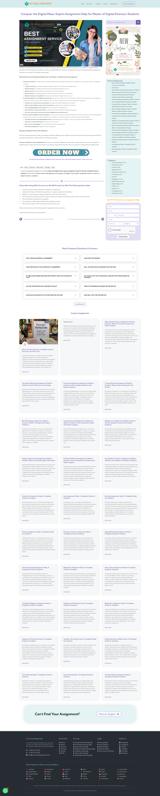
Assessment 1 (115, 87)
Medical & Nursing (116, 181)
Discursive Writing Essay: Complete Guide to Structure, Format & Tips (38, 350)
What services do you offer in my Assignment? (43, 267)
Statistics (114, 188)
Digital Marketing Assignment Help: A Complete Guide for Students (118, 533)
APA (21, 167)
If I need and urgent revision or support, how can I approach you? (49, 276)
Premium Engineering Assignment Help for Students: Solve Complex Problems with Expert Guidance (79, 385)
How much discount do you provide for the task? (44, 295)
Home (82, 3)
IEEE (53, 167)
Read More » (25, 371)
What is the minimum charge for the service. (100, 286)
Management (115, 179)
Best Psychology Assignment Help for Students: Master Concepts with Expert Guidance (36, 423)
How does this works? (92, 258)
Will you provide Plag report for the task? (100, 267)
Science (114, 186)
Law (113, 176)
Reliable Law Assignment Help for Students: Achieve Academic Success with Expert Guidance (120, 423)
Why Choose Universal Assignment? (39, 258)
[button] (128, 3)
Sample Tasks (114, 3)
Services (89, 3)
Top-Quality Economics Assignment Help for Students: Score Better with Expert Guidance (121, 459)
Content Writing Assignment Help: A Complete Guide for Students (118, 676)
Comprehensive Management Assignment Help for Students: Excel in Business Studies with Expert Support (125, 116)
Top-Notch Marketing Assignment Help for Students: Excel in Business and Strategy (37, 384)
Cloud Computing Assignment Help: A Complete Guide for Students (35, 568)
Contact (105, 3)
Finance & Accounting (117, 172)
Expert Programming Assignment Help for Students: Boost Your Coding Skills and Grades (38, 459)
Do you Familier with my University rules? (41, 286)
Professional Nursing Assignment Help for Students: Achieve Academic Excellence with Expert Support (79, 460)
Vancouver (39, 167)
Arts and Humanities (117, 162)
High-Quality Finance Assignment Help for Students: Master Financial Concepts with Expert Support (120, 324)
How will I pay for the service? (95, 295)
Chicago (47, 167)
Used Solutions (116, 193)
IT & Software (115, 174)
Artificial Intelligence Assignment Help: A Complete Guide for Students (36, 604)
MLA (26, 167)
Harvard (32, 167)
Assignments (115, 165)
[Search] (138, 22)
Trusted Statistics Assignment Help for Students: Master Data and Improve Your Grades (119, 385)
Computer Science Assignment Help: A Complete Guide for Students (77, 533)
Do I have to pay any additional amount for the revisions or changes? (106, 276)
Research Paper (116, 183)
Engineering (115, 169)
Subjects (98, 3)
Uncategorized (116, 191)
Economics (115, 167)
